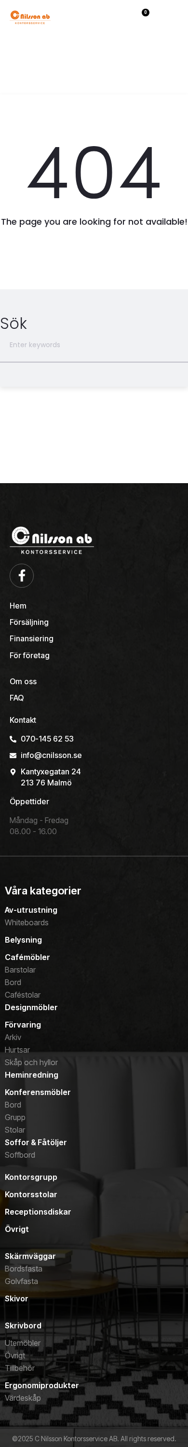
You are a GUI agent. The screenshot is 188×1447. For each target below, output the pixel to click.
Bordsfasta (23, 1268)
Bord (13, 982)
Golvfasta (21, 1281)
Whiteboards (27, 922)
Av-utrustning (31, 910)
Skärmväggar (30, 1256)
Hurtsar (17, 1050)
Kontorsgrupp (31, 1177)
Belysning (23, 940)
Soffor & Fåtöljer (36, 1142)
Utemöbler (22, 1343)
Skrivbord (23, 1325)
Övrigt (17, 1229)
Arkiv (13, 1037)
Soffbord (20, 1155)
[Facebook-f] (22, 576)
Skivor (16, 1298)
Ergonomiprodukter (42, 1385)
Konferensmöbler (38, 1092)
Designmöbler (31, 1007)
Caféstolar (22, 995)
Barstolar (20, 969)
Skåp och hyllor (31, 1062)
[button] (170, 19)
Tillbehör (20, 1368)
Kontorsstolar (31, 1194)
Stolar (15, 1130)
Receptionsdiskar (38, 1212)
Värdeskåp (23, 1398)
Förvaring (23, 1024)
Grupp (15, 1117)
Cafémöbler (27, 957)
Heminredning (31, 1075)
